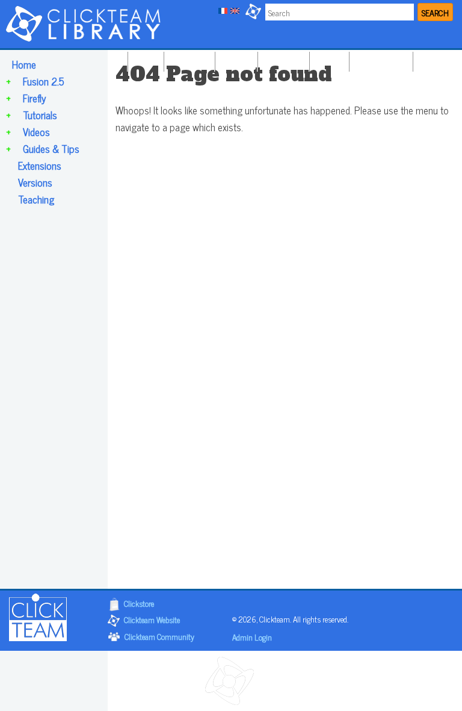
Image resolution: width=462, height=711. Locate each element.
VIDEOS (327, 58)
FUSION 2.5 (188, 58)
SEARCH (435, 12)
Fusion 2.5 (43, 81)
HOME (144, 58)
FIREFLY (235, 58)
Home (24, 64)
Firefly (34, 98)
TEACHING (436, 58)
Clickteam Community (159, 635)
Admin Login (252, 637)
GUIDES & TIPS (379, 58)
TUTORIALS (282, 58)
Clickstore (139, 603)
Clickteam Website (152, 619)
